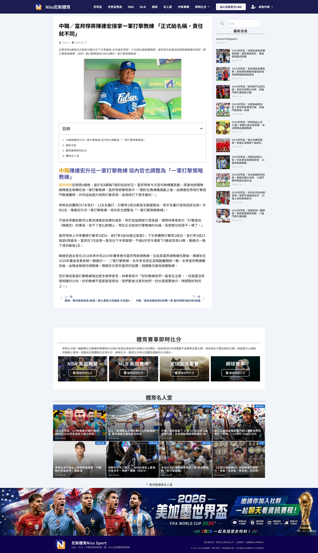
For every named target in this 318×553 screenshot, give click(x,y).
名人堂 (167, 7)
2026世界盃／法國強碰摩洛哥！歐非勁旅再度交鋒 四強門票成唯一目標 (248, 107)
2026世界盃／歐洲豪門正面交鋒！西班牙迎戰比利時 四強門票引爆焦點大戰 (248, 89)
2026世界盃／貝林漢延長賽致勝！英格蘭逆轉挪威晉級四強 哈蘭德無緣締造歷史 (249, 71)
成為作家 (264, 7)
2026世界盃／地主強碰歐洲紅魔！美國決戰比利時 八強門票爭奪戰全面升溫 (248, 177)
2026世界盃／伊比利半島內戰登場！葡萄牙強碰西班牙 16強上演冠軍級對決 (248, 195)
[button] (202, 6)
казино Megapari (227, 38)
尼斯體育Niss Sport (89, 542)
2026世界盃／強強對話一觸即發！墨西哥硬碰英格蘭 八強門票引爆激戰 (248, 213)
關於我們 (216, 548)
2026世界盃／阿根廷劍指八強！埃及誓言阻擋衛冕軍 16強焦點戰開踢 (248, 159)
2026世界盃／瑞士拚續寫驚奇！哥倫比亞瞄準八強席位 (247, 141)
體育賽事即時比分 (76, 150)
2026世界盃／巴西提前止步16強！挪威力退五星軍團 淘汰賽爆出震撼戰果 (248, 125)
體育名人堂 (72, 156)
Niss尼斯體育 (58, 7)
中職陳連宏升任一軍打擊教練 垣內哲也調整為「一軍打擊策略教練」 (106, 140)
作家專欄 (183, 7)
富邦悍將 (65, 184)
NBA (131, 7)
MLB (143, 7)
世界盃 (97, 7)
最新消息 (71, 145)
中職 (64, 170)
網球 (155, 7)
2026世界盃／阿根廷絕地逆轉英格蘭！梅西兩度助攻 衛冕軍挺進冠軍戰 (248, 53)
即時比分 (200, 7)
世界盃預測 (115, 7)
